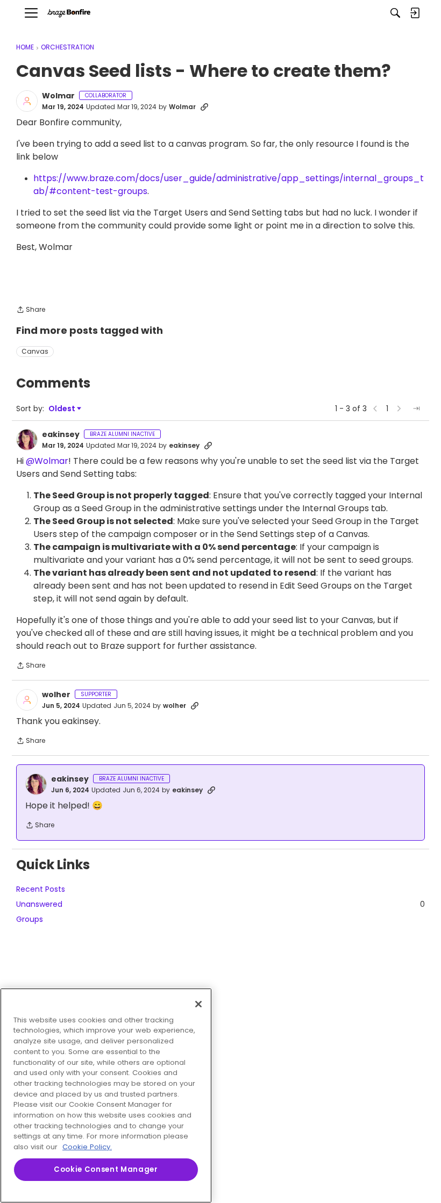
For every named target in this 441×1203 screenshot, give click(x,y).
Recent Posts (40, 889)
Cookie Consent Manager (106, 1169)
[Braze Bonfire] (68, 13)
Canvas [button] (35, 351)
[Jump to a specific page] (416, 408)
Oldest (62, 408)
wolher (56, 695)
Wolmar (58, 96)
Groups (29, 919)
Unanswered (220, 904)
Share (30, 310)
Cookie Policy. (87, 1147)
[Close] (198, 1004)
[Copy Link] (204, 107)
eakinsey (61, 435)
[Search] (395, 13)
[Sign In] (414, 13)
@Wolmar (47, 461)
